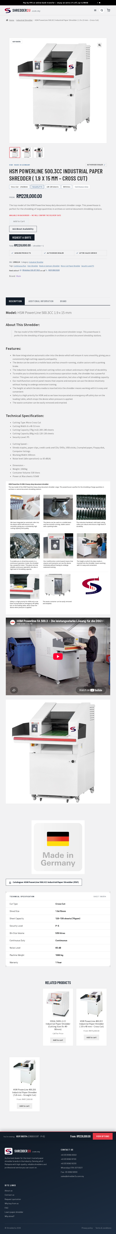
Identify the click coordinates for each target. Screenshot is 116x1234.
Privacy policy (87, 1228)
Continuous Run (20, 266)
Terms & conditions (103, 1228)
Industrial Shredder (24, 20)
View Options (102, 1136)
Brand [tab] (63, 301)
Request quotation (13, 1199)
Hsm (18, 276)
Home (11, 20)
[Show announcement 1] (97, 2)
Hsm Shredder (32, 266)
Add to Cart (19, 221)
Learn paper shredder (14, 1212)
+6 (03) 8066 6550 (69, 1155)
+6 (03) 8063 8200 (68, 1163)
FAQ (6, 1208)
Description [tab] (15, 301)
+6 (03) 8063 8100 (68, 1159)
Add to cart (58, 1040)
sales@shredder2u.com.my (72, 1176)
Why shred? (9, 1216)
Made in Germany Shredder (49, 266)
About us (8, 1190)
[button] (99, 45)
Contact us (9, 1195)
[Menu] (95, 10)
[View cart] (108, 10)
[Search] (101, 10)
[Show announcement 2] (99, 2)
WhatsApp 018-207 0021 (31, 270)
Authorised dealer (95, 165)
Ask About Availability (23, 229)
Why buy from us (12, 1203)
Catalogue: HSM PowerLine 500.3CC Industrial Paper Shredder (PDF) (46, 882)
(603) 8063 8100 (54, 270)
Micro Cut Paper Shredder (70, 266)
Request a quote (21, 237)
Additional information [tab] (40, 301)
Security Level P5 (87, 266)
